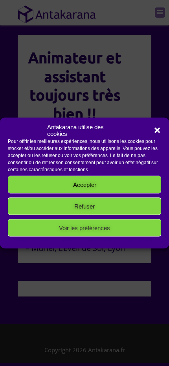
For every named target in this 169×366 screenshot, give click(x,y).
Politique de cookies (33, 240)
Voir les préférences (84, 227)
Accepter (84, 184)
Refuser (84, 206)
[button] (157, 130)
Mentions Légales (138, 240)
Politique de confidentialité (87, 240)
